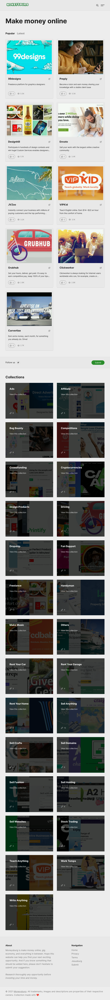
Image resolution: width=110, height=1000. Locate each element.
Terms (75, 957)
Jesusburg (77, 961)
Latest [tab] (21, 33)
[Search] (97, 5)
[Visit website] (49, 80)
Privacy (75, 953)
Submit (98, 362)
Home (75, 950)
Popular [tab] (10, 33)
